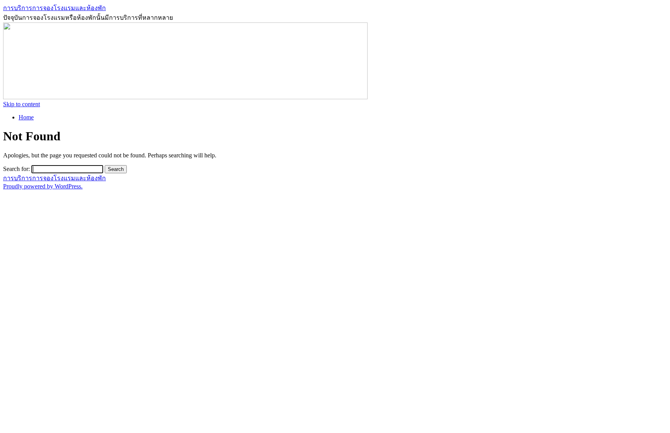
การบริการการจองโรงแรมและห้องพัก (54, 8)
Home (26, 117)
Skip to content (21, 104)
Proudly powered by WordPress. (43, 186)
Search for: (16, 169)
